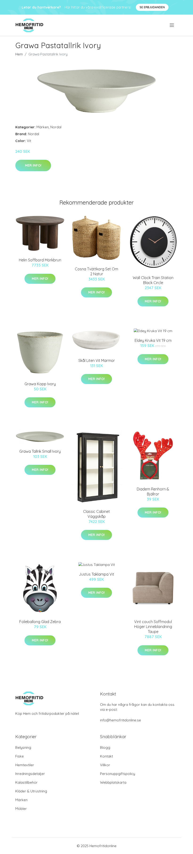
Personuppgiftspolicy (117, 773)
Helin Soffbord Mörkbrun (40, 260)
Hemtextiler (24, 765)
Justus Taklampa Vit (96, 574)
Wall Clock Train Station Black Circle (153, 280)
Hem (19, 54)
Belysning (23, 747)
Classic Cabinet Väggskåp (96, 514)
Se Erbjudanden (152, 7)
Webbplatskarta (113, 782)
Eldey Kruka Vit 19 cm (153, 340)
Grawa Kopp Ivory (40, 383)
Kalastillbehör (26, 782)
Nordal (55, 127)
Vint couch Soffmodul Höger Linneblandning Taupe (153, 626)
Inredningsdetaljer (30, 773)
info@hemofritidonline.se (120, 720)
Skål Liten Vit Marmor (96, 360)
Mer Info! (33, 165)
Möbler (21, 808)
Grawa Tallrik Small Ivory (40, 451)
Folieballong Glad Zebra (40, 621)
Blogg (105, 747)
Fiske (19, 756)
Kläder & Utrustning (31, 791)
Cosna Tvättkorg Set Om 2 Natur (96, 271)
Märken (42, 127)
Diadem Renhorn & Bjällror (153, 491)
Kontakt (106, 756)
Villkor (105, 765)
